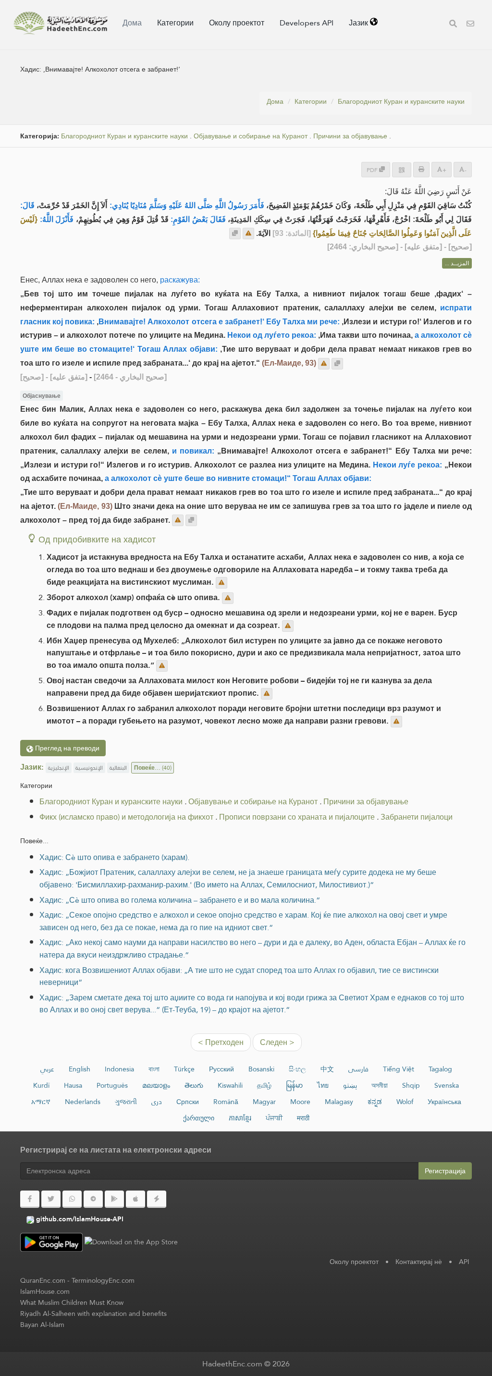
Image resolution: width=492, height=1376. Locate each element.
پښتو (350, 1085)
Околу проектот (236, 23)
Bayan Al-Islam (42, 1324)
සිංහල (297, 1069)
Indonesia (119, 1069)
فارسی (358, 1069)
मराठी (303, 1118)
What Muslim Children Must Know (71, 1302)
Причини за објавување (350, 136)
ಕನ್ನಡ (375, 1101)
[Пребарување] (453, 24)
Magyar (264, 1101)
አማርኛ (40, 1101)
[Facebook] (29, 1199)
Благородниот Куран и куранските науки (401, 101)
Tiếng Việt (398, 1069)
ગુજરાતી (126, 1101)
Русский (221, 1069)
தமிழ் (264, 1085)
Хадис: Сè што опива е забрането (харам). (114, 857)
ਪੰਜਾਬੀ (274, 1118)
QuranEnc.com (42, 1280)
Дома (132, 23)
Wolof (404, 1101)
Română (225, 1101)
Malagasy (339, 1101)
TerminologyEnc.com (103, 1280)
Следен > (277, 1042)
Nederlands (82, 1101)
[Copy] (235, 233)
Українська (444, 1101)
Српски (187, 1101)
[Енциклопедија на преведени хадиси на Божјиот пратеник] (60, 23)
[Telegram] (93, 1199)
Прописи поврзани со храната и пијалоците (297, 817)
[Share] (401, 169)
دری (156, 1101)
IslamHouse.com (45, 1291)
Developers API (306, 23)
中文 (327, 1069)
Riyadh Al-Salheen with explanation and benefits (93, 1313)
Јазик (359, 23)
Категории (175, 23)
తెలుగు (193, 1085)
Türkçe (184, 1069)
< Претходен (221, 1042)
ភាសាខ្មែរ (240, 1118)
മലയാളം (156, 1085)
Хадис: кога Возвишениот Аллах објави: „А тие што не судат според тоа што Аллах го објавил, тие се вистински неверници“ (239, 976)
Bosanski (261, 1069)
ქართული (198, 1118)
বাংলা (154, 1069)
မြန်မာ (294, 1085)
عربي (47, 1069)
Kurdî (41, 1085)
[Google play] (114, 1199)
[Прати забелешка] (248, 233)
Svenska (446, 1085)
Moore (300, 1101)
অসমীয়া (379, 1085)
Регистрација (445, 1171)
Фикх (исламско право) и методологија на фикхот (126, 817)
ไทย (323, 1085)
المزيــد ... (457, 263)
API (464, 1261)
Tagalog (440, 1069)
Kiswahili (230, 1085)
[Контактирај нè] (470, 24)
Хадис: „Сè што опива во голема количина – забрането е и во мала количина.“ (179, 900)
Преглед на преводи (66, 748)
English (79, 1069)
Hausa (73, 1085)
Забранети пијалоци (417, 817)
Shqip (411, 1085)
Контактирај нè (418, 1261)
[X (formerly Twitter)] (51, 1199)
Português (112, 1085)
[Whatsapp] (72, 1199)
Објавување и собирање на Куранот (251, 136)
